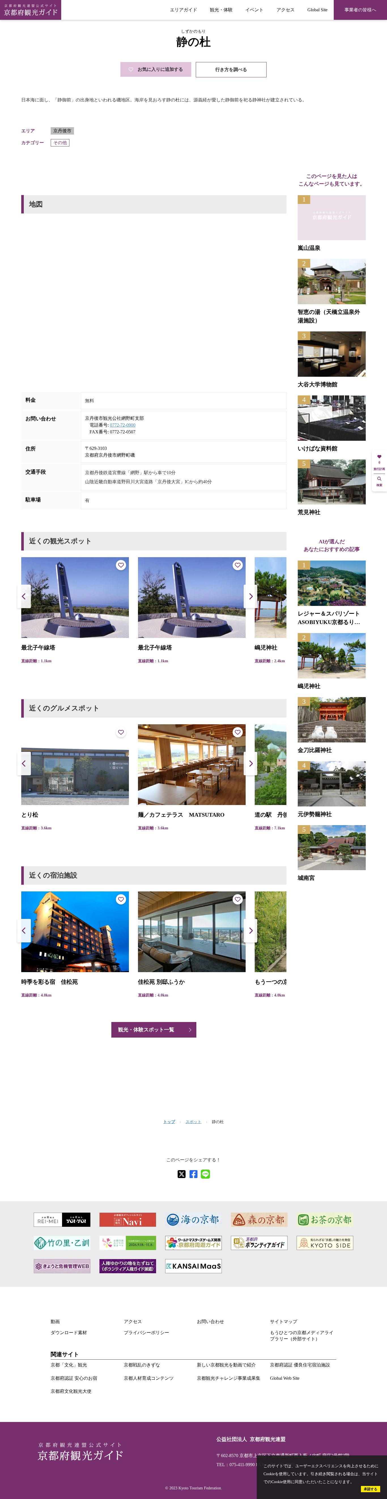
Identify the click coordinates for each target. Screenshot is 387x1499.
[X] (181, 1174)
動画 (55, 1321)
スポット (193, 1122)
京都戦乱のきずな (142, 1364)
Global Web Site (284, 1378)
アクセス (286, 9)
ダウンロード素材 (69, 1332)
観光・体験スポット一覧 (146, 1029)
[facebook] (193, 1174)
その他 (60, 142)
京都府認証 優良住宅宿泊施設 (300, 1364)
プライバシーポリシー (146, 1332)
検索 (379, 485)
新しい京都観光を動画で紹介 (226, 1364)
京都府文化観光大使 (71, 1391)
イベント (254, 9)
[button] (250, 596)
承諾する (370, 1489)
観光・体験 (221, 9)
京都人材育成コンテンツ (149, 1378)
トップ (169, 1122)
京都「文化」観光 (69, 1364)
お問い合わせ (210, 1321)
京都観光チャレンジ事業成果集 (228, 1378)
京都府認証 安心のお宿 (74, 1378)
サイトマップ (283, 1321)
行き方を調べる (231, 69)
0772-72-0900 (122, 425)
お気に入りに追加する (160, 69)
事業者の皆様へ (360, 9)
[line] (205, 1174)
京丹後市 (62, 130)
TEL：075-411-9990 (235, 1464)
